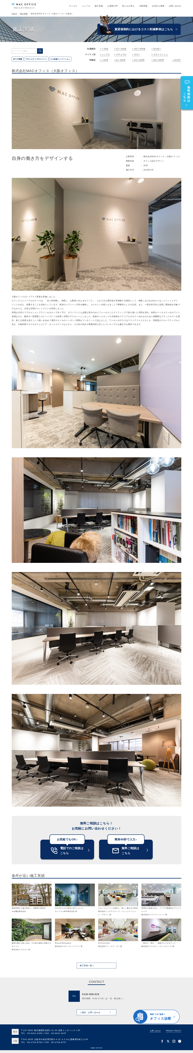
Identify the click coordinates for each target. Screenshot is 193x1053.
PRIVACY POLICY (173, 1031)
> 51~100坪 (119, 60)
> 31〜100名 (120, 49)
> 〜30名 (104, 49)
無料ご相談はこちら (130, 851)
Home (14, 14)
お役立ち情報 (158, 6)
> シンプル (105, 54)
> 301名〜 (156, 49)
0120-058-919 (90, 994)
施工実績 (99, 6)
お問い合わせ (175, 6)
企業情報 (143, 6)
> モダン (136, 54)
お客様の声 (112, 6)
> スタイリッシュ (159, 54)
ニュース (86, 6)
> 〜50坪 (104, 60)
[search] (40, 51)
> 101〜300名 (139, 49)
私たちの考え (128, 6)
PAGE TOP (186, 1023)
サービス (73, 6)
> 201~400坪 (157, 60)
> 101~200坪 (138, 60)
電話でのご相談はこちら (72, 851)
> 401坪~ (176, 60)
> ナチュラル (120, 54)
